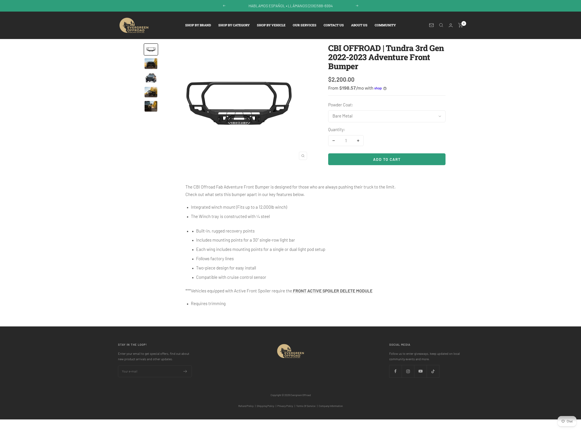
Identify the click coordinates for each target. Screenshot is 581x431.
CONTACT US (334, 25)
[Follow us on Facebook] (395, 371)
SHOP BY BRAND (198, 25)
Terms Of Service (307, 405)
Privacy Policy (286, 405)
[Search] (441, 25)
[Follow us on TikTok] (433, 371)
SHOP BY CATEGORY (234, 25)
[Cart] (460, 25)
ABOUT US (359, 25)
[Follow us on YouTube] (420, 371)
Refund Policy (247, 405)
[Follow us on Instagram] (408, 371)
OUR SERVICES (304, 25)
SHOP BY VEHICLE (271, 25)
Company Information (331, 405)
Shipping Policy (266, 405)
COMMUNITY (385, 25)
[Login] (451, 25)
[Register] (185, 371)
